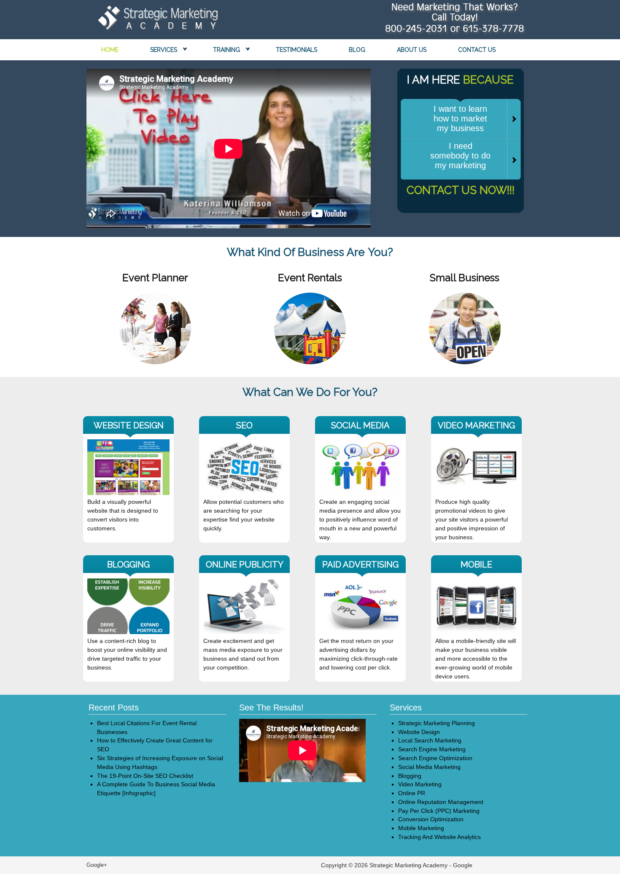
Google (462, 865)
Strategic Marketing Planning (436, 723)
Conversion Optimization (431, 819)
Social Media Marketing (429, 767)
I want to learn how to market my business (460, 118)
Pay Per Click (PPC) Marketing (439, 810)
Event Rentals (310, 278)
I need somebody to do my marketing (460, 155)
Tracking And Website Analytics (439, 837)
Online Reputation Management (440, 802)
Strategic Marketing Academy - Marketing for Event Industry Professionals (156, 20)
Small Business (464, 278)
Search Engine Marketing (432, 749)
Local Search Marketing (429, 740)
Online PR (411, 793)
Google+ (96, 865)
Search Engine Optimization (435, 758)
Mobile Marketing (421, 828)
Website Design (419, 732)
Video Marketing (420, 784)
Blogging (409, 775)
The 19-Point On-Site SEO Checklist (145, 775)
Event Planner (155, 278)
